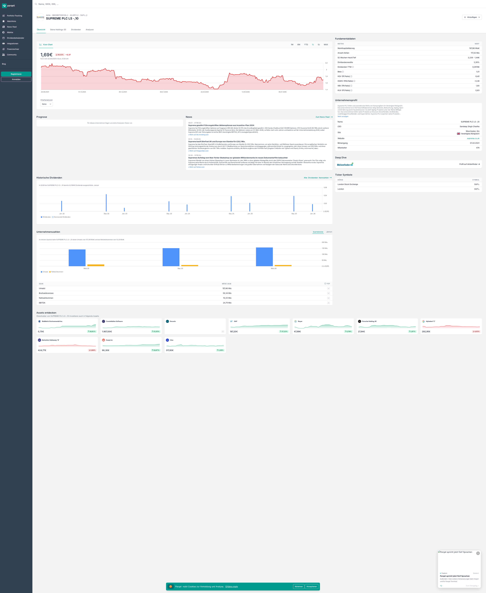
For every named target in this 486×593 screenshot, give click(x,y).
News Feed (12, 27)
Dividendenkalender (15, 38)
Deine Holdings (58, 29)
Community (12, 55)
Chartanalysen (46, 100)
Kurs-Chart (48, 44)
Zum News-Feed (323, 117)
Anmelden (16, 79)
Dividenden (76, 29)
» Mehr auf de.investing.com (198, 135)
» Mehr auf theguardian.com (198, 151)
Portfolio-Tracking (14, 16)
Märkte (10, 32)
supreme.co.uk (473, 138)
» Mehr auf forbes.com (196, 167)
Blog (4, 64)
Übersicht (41, 29)
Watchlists (11, 21)
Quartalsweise (318, 232)
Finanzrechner (13, 49)
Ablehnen (299, 586)
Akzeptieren (312, 586)
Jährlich (329, 232)
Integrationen (12, 43)
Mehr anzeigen (343, 116)
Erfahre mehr (232, 586)
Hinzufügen (472, 17)
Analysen (90, 29)
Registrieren (16, 74)
